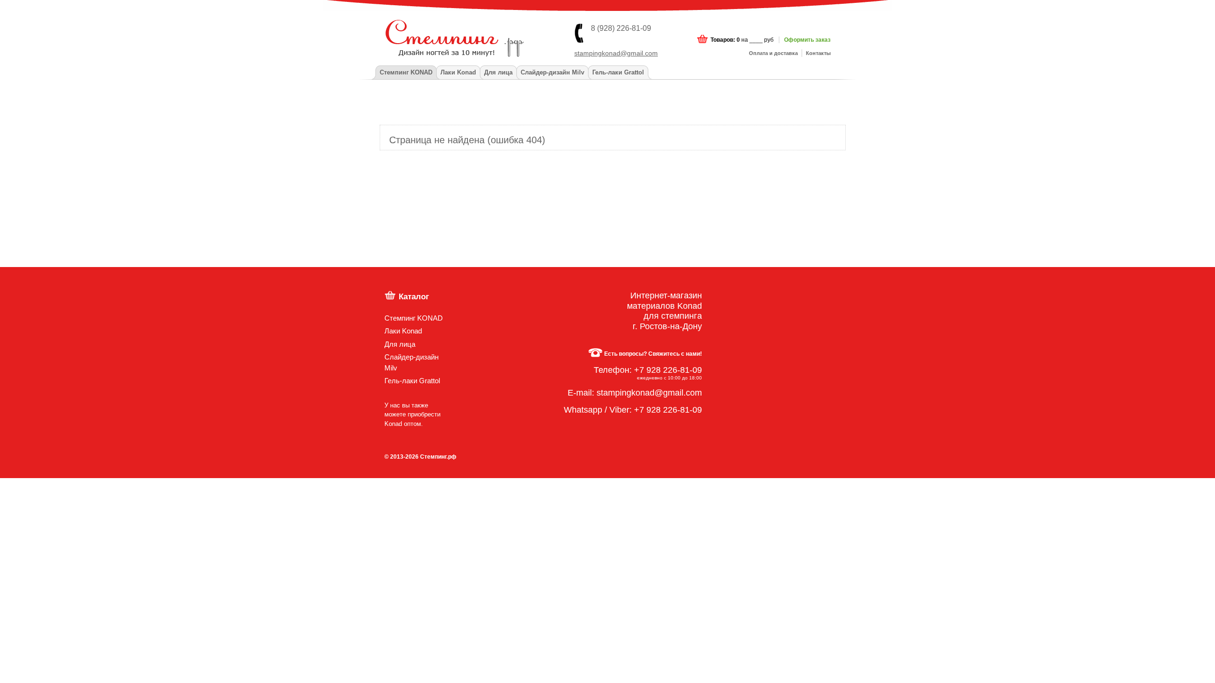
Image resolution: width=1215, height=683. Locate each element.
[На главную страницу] (423, 32)
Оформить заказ (807, 40)
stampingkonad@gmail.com (616, 53)
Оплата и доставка (773, 53)
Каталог (414, 296)
